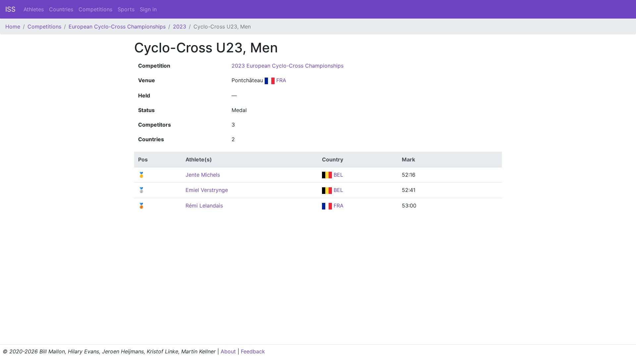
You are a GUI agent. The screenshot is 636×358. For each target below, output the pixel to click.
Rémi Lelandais (204, 205)
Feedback (253, 351)
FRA (280, 80)
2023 (179, 26)
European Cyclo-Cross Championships (117, 26)
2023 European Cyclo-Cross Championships (288, 65)
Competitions (95, 9)
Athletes (34, 9)
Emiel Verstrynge (207, 190)
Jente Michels (203, 174)
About (228, 351)
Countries (61, 9)
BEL (337, 174)
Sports (126, 9)
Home (12, 26)
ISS (10, 9)
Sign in (148, 9)
